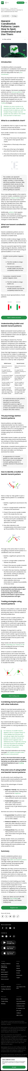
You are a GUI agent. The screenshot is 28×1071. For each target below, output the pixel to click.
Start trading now (14, 696)
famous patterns (17, 92)
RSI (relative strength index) (15, 752)
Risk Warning (4, 1047)
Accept (14, 1067)
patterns (11, 212)
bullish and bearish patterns (18, 860)
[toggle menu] (26, 3)
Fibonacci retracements (11, 754)
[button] (14, 39)
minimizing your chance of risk (15, 644)
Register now (14, 908)
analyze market (15, 198)
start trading (13, 898)
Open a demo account (14, 317)
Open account (20, 2)
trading (3, 103)
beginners (18, 793)
